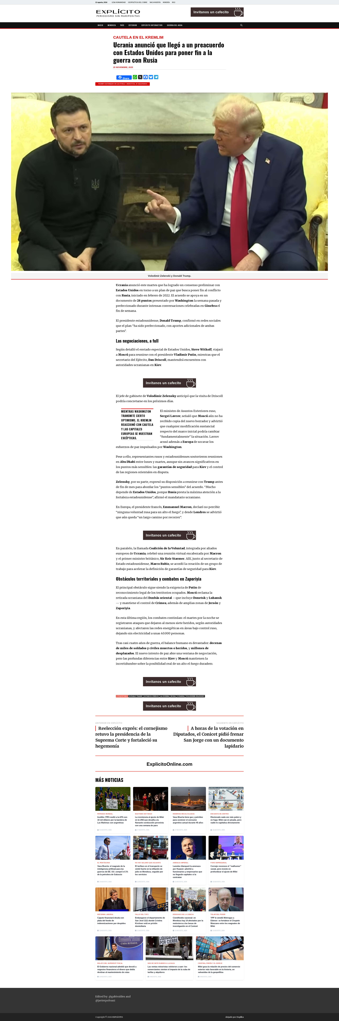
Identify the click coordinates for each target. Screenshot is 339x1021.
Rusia (173, 696)
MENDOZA (112, 25)
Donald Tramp (135, 696)
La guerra (164, 696)
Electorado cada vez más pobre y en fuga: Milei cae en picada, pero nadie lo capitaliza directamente (226, 820)
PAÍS (122, 25)
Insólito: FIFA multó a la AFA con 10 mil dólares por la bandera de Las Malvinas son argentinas (112, 820)
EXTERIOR (133, 25)
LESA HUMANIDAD (119, 2)
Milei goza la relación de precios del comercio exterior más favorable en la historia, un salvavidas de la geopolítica (219, 969)
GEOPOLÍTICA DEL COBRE (137, 2)
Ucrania (180, 696)
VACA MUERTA (155, 2)
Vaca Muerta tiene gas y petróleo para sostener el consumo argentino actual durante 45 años (188, 820)
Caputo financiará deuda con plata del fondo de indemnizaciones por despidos (111, 920)
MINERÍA (166, 2)
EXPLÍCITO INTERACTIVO (151, 25)
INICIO (100, 25)
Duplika (240, 1017)
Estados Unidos (151, 696)
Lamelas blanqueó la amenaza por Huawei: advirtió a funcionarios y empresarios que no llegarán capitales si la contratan (187, 871)
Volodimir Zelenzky (195, 696)
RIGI (173, 2)
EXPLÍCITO (117, 1017)
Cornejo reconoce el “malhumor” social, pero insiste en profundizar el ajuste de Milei (226, 869)
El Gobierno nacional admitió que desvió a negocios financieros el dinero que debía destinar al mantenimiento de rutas (116, 969)
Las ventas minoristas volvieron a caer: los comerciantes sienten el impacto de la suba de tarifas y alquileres (169, 969)
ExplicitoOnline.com (169, 764)
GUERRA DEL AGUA (174, 25)
